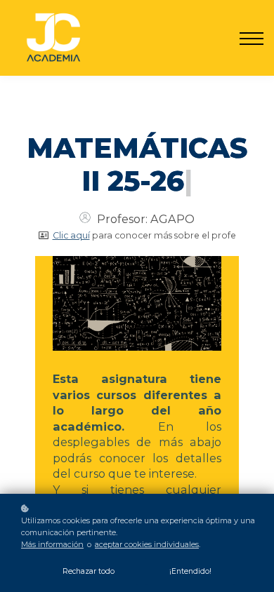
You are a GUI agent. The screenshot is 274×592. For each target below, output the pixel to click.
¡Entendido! (190, 571)
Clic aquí (71, 235)
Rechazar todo (89, 571)
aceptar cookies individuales (147, 544)
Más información (52, 544)
